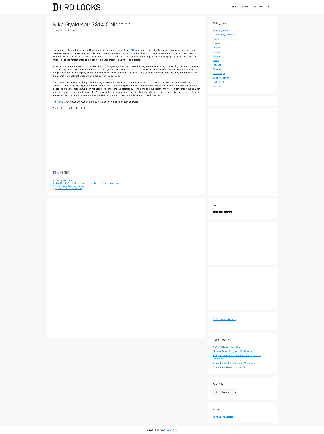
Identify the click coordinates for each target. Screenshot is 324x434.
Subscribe (257, 7)
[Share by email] (68, 172)
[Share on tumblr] (65, 172)
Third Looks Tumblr (224, 319)
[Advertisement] (232, 152)
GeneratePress (171, 430)
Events (216, 52)
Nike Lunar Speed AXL (94, 183)
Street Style (219, 73)
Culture (216, 43)
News (216, 60)
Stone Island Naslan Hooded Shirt (230, 367)
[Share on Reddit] (61, 172)
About (233, 7)
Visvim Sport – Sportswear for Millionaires (234, 363)
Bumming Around (221, 30)
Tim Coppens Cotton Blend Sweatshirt (71, 186)
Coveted (217, 39)
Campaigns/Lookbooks (65, 180)
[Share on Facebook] (54, 172)
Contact (244, 7)
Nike (133, 50)
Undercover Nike (112, 183)
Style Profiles (219, 82)
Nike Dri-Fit (65, 183)
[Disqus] (126, 234)
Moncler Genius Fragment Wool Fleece (232, 351)
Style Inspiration (221, 78)
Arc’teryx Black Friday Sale (226, 347)
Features (217, 56)
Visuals (216, 86)
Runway (217, 69)
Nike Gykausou (77, 183)
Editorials (217, 47)
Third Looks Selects (223, 416)
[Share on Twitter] (57, 172)
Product (217, 65)
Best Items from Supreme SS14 (68, 189)
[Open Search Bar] (268, 7)
